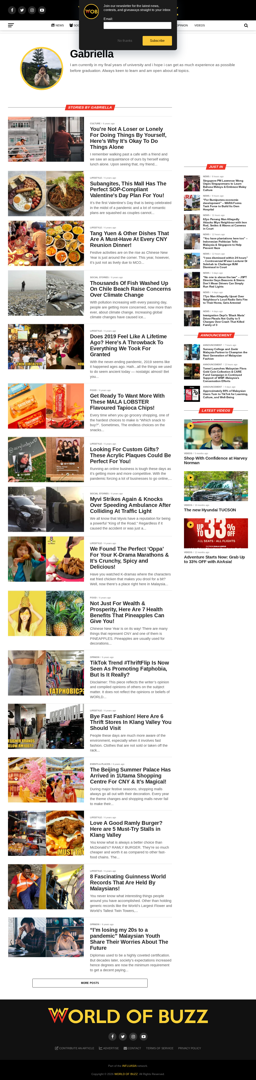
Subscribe (157, 40)
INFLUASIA (129, 1065)
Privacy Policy (189, 1048)
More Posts (90, 982)
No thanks (125, 40)
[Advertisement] (216, 132)
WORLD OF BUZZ (126, 1074)
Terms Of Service (159, 1048)
